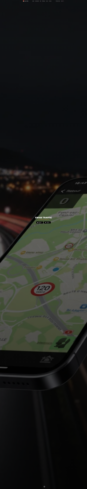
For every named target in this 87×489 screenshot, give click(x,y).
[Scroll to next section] (44, 487)
